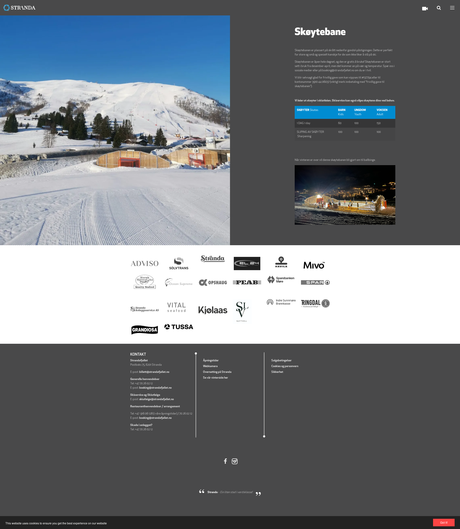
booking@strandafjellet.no (155, 387)
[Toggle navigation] (452, 8)
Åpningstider (211, 360)
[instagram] (235, 462)
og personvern (290, 366)
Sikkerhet (277, 372)
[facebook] (225, 462)
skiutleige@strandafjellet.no (156, 399)
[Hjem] (19, 8)
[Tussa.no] (178, 326)
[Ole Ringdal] (315, 303)
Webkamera (210, 366)
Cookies (276, 366)
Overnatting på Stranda (217, 372)
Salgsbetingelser (281, 360)
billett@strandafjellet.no (154, 372)
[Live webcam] (425, 8)
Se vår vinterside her (216, 377)
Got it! (444, 522)
